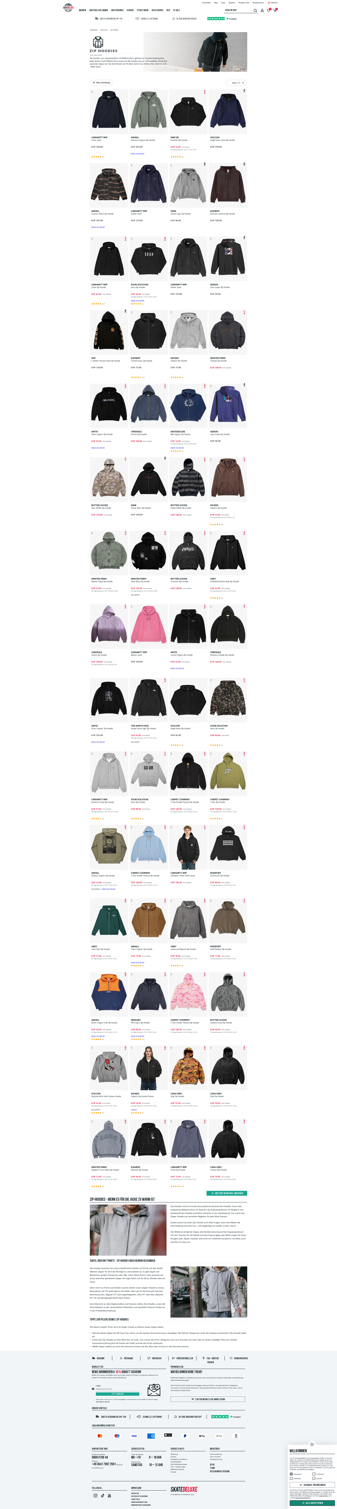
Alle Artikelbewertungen (179, 1464)
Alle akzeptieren (314, 1503)
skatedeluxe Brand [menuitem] (98, 10)
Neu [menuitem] (168, 10)
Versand (100, 1358)
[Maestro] (117, 1437)
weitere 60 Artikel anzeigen (229, 1193)
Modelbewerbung (216, 1459)
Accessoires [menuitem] (157, 10)
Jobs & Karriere (215, 1457)
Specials (232, 3)
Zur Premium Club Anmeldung (210, 1399)
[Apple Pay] (202, 1437)
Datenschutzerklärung (139, 1496)
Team (223, 3)
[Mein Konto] (262, 10)
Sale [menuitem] (177, 10)
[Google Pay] (219, 1437)
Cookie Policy (135, 1499)
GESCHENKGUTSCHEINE (220, 1471)
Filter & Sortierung (103, 83)
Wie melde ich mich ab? (103, 1401)
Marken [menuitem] (82, 10)
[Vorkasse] (236, 1437)
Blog (216, 3)
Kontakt (173, 1472)
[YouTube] (109, 1496)
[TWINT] (168, 1436)
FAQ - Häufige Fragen (178, 1467)
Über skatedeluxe (216, 1454)
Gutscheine (206, 3)
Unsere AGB (135, 1494)
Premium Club (244, 3)
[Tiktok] (102, 1496)
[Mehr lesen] (96, 67)
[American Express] (151, 1437)
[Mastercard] (100, 1437)
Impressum (136, 1488)
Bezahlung (174, 1454)
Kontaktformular (97, 1468)
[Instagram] (95, 1496)
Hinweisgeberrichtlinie (139, 1502)
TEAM (212, 1468)
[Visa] (134, 1437)
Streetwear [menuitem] (142, 10)
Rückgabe (128, 1358)
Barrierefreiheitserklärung (141, 1505)
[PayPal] (185, 1437)
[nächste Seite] (243, 83)
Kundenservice (258, 3)
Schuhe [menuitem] (130, 10)
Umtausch (156, 1358)
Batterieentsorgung (177, 1469)
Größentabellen (185, 1358)
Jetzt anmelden (118, 1394)
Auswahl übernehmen (314, 1485)
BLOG (212, 1464)
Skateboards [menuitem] (117, 10)
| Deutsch (273, 3)
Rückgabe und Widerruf (179, 1459)
